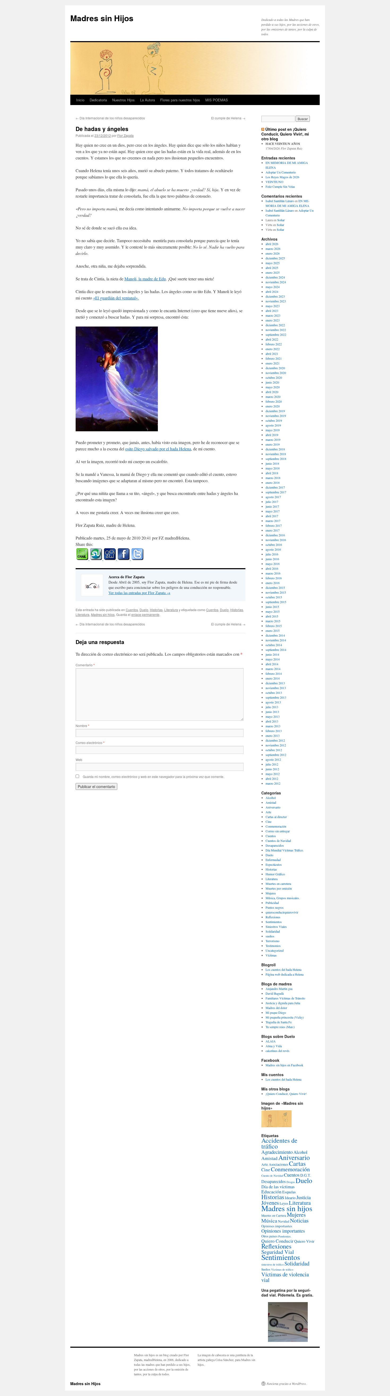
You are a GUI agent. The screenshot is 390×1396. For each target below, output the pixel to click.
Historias (156, 609)
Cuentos (132, 609)
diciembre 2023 (275, 296)
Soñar (281, 220)
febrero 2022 (274, 344)
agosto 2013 (273, 702)
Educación (271, 1192)
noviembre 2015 (276, 592)
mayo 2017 (273, 511)
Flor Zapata (125, 135)
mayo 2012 (273, 774)
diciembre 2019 (275, 411)
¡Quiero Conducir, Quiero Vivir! (286, 1093)
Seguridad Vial (277, 1251)
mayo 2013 (273, 716)
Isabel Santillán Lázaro (280, 201)
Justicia (303, 1197)
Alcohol (271, 797)
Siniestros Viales (276, 926)
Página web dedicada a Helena (285, 974)
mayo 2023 (273, 306)
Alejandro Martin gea (279, 988)
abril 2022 (272, 339)
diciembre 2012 (275, 740)
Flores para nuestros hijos (180, 99)
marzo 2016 (273, 573)
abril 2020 (272, 392)
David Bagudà (275, 993)
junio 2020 (272, 382)
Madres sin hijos (103, 614)
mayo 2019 (273, 430)
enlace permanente (145, 614)
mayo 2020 (273, 387)
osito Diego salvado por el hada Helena (158, 448)
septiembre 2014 (276, 649)
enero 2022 (273, 349)
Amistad (271, 802)
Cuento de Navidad (272, 1175)
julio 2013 (272, 707)
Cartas (297, 1163)
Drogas (291, 1182)
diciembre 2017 (275, 487)
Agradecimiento (277, 1152)
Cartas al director (276, 817)
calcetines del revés (277, 1051)
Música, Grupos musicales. (283, 898)
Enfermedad (273, 860)
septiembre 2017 (276, 492)
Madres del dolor (276, 1008)
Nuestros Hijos (123, 99)
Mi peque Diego (276, 1012)
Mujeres (271, 893)
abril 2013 (272, 721)
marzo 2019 (273, 439)
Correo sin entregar (278, 831)
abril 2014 (272, 664)
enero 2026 (273, 253)
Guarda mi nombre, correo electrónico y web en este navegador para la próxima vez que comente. (153, 776)
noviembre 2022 (276, 330)
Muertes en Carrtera (273, 1215)
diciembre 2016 (275, 535)
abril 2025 (272, 268)
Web (79, 759)
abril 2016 (272, 568)
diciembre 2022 (275, 325)
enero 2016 (273, 583)
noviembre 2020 (276, 373)
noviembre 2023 (276, 301)
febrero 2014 (274, 673)
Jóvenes (270, 1202)
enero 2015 (273, 630)
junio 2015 (272, 607)
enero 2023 (273, 320)
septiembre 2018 (276, 458)
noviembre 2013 (276, 688)
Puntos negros (275, 907)
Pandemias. (284, 1236)
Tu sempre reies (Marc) (280, 1027)
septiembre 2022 (276, 334)
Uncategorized (275, 950)
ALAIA (271, 1041)
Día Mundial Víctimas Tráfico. (285, 850)
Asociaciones (278, 1164)
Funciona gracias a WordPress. (287, 1383)
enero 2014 (273, 678)
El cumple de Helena (228, 118)
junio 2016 (272, 559)
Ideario (290, 1197)
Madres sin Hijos (101, 18)
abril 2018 (272, 473)
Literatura (171, 609)
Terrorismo (272, 941)
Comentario (85, 665)
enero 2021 (273, 363)
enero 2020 (273, 406)
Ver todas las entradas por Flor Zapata (139, 592)
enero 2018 (273, 482)
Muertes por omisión (279, 888)
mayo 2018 (273, 468)
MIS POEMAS (216, 99)
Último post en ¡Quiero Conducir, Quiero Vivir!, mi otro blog (285, 134)
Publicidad (272, 903)
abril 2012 (272, 778)
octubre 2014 (274, 645)
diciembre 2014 (275, 635)
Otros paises (269, 1236)
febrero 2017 (274, 525)
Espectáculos (274, 864)
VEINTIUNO (274, 182)
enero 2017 (273, 530)
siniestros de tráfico (272, 1264)
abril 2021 (272, 353)
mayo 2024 (273, 287)
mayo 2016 (273, 564)
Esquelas (289, 1191)
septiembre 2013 (276, 697)
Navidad (283, 1221)
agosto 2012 (273, 759)
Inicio (80, 99)
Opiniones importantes (283, 1231)
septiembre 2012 (276, 755)
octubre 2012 (274, 750)
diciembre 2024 (275, 277)
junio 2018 (272, 463)
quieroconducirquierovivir (282, 912)
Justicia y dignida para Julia (283, 1003)
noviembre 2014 (276, 640)
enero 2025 (273, 272)
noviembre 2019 (276, 416)
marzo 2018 (273, 478)
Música (269, 1220)
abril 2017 (272, 516)
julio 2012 (272, 764)
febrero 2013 (274, 731)
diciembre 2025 (275, 258)
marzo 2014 (273, 669)
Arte (268, 812)
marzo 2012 (273, 783)
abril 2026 (272, 244)
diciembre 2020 (275, 368)
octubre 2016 (274, 544)
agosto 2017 (273, 497)
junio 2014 (272, 654)
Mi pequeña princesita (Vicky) (285, 1017)
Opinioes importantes (276, 1226)
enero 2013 (273, 735)
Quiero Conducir (277, 1241)
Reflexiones (273, 917)
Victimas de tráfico (282, 1269)
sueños (270, 936)
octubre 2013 (274, 692)
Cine (268, 821)
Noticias (299, 1220)
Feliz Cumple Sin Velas (280, 186)
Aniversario (273, 807)
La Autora (147, 99)
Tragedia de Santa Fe (279, 1022)
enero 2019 (273, 444)
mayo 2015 (273, 611)
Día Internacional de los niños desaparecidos (110, 118)
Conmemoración (276, 826)
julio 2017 (272, 501)
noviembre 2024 (276, 282)
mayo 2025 (273, 263)
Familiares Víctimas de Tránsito (285, 998)
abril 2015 (272, 616)
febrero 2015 (274, 626)
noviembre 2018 (276, 454)
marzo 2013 (273, 726)
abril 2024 (272, 291)
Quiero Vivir (304, 1241)
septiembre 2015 (276, 602)
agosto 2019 (273, 425)
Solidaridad (273, 931)
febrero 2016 (274, 578)
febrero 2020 (274, 401)
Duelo (144, 609)
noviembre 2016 (276, 540)
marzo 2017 (273, 521)
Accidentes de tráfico (279, 1143)
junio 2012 (272, 769)
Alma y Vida (274, 1046)
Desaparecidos (275, 845)
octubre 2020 (274, 377)
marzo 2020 (273, 396)
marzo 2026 (273, 248)
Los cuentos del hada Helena (283, 969)
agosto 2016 (273, 549)
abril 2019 (272, 435)
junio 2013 (272, 712)
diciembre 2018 (275, 449)
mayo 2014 (273, 659)
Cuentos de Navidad (278, 840)
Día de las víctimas (277, 1187)
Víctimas (271, 955)
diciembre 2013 (275, 683)
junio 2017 (272, 506)
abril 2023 (272, 310)
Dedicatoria (98, 99)
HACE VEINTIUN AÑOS (283, 143)
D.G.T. (305, 1175)
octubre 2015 (274, 597)
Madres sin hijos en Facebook (284, 1065)
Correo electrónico (90, 742)
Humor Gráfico (275, 874)
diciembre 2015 (275, 587)
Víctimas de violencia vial (285, 1277)
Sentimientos (274, 922)
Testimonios (273, 945)
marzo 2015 (273, 621)
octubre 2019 (274, 420)
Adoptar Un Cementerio (281, 172)
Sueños (265, 1269)
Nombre (82, 725)
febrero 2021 (274, 358)
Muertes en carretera (278, 883)
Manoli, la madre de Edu (145, 278)
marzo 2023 (273, 315)
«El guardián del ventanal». (116, 298)
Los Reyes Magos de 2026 (282, 177)
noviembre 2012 (276, 745)
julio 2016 (272, 554)
